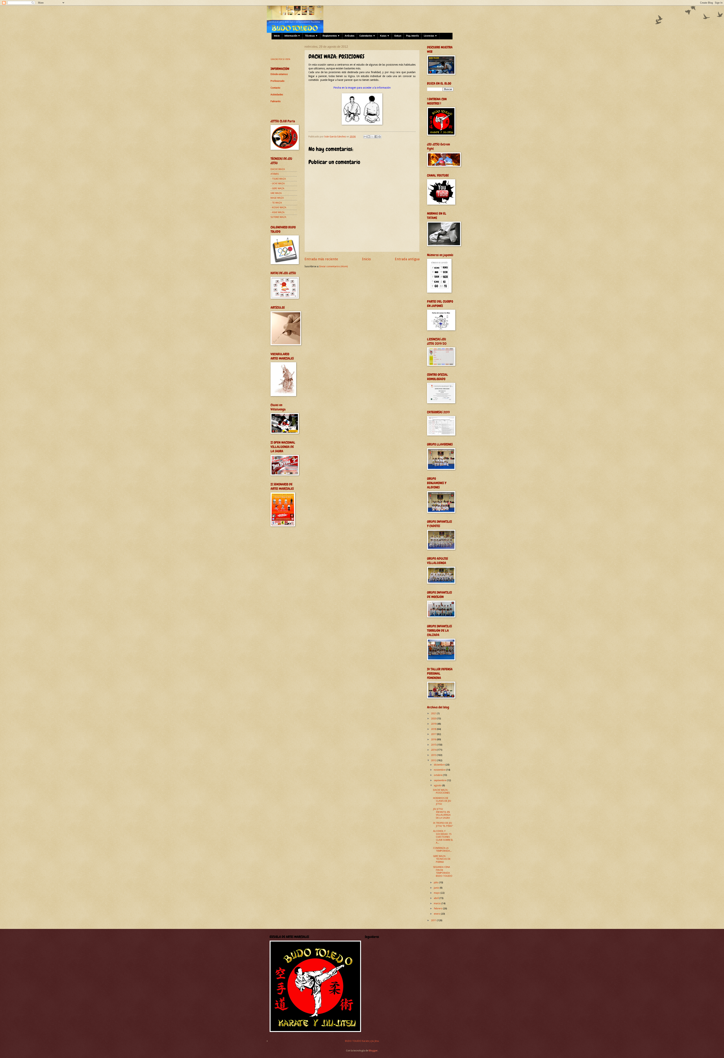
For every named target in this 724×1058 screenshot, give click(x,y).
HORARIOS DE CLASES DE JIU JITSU (442, 801)
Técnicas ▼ (311, 35)
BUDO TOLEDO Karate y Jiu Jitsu (362, 1041)
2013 (434, 755)
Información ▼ (292, 35)
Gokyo (397, 35)
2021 (434, 713)
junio (437, 887)
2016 (434, 739)
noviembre (440, 769)
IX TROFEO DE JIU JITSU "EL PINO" (443, 824)
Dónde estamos (279, 74)
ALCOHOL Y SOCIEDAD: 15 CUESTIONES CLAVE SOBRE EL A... (443, 837)
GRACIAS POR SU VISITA (280, 59)
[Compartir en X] (372, 137)
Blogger (373, 1050)
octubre (438, 775)
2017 (434, 734)
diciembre (439, 764)
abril (436, 898)
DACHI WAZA (278, 169)
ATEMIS (275, 173)
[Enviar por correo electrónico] (365, 137)
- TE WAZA (276, 202)
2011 (434, 920)
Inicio (277, 35)
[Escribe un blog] (369, 137)
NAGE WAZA (277, 197)
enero (437, 913)
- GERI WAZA (277, 188)
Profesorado (278, 81)
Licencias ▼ (430, 35)
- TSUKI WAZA (278, 178)
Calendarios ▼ (367, 35)
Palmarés (276, 101)
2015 (434, 744)
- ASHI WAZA (278, 212)
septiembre (440, 780)
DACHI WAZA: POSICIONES (441, 791)
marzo (437, 903)
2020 (434, 718)
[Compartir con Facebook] (376, 137)
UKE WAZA (276, 193)
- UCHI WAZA (278, 183)
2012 (434, 760)
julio (436, 882)
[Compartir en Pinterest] (379, 137)
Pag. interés (412, 35)
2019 (434, 723)
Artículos (349, 35)
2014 (434, 749)
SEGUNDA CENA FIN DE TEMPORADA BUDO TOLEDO (442, 871)
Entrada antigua (407, 259)
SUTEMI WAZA (278, 217)
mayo (437, 892)
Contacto (275, 87)
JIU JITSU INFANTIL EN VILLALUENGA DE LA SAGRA (442, 813)
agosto (438, 785)
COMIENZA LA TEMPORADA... (442, 849)
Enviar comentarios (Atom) (333, 266)
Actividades (277, 94)
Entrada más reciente (321, 259)
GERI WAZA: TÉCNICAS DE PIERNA (441, 859)
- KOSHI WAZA (278, 207)
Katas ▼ (384, 35)
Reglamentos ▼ (331, 35)
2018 (434, 729)
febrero (438, 908)
